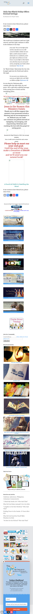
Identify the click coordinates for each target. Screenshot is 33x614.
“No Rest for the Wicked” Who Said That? (15, 520)
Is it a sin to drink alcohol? (16, 362)
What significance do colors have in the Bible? (16, 397)
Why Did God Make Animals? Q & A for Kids (16, 504)
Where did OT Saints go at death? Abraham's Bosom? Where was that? (16, 433)
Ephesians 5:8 (24, 80)
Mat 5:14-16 (20, 66)
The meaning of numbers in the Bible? (17, 415)
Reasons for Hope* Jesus (12, 16)
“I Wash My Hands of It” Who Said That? (15, 501)
